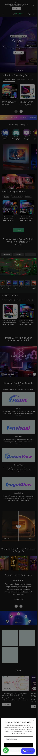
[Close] (34, 720)
